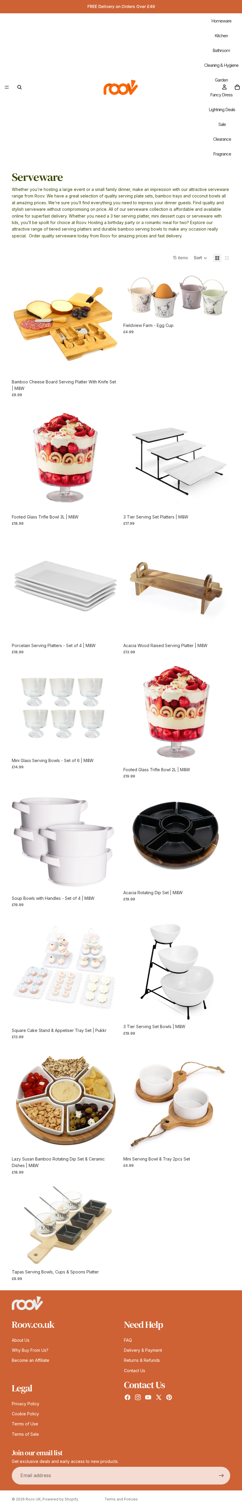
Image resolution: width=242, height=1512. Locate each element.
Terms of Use (25, 1423)
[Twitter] (158, 1397)
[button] (200, 258)
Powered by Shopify (60, 1499)
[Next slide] (110, 322)
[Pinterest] (169, 1397)
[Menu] (7, 87)
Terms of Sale (25, 1433)
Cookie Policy (25, 1413)
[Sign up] (221, 1475)
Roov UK (33, 1499)
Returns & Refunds (142, 1360)
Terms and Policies (121, 1499)
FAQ (128, 1339)
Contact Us (134, 1370)
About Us (21, 1339)
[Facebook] (127, 1397)
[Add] (109, 367)
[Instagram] (137, 1397)
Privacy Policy (25, 1403)
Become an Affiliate (30, 1360)
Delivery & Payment (143, 1350)
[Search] (19, 87)
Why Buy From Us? (30, 1350)
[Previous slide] (21, 322)
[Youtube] (148, 1397)
